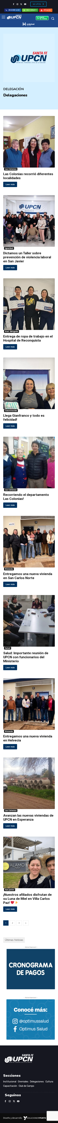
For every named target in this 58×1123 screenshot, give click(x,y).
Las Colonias (10, 169)
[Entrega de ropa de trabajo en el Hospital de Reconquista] (29, 304)
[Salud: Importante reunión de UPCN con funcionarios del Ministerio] (29, 621)
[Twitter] (21, 4)
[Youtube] (25, 4)
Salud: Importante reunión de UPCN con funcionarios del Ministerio (25, 657)
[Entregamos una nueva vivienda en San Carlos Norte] (29, 541)
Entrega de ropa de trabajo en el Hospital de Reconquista (28, 338)
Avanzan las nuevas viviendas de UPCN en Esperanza (28, 817)
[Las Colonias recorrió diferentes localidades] (29, 142)
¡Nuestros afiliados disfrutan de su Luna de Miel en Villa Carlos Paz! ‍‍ (27, 899)
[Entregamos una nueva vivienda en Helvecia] (29, 704)
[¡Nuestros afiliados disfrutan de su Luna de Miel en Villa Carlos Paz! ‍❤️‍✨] (29, 862)
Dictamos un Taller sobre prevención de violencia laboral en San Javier (27, 257)
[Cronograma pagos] (30, 988)
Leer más (10, 184)
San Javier (9, 890)
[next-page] (26, 923)
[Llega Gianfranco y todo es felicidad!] (29, 383)
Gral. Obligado (11, 331)
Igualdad (9, 248)
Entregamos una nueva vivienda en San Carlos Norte (27, 576)
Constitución (11, 410)
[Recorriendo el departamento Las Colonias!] (29, 462)
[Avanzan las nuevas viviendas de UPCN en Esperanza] (29, 783)
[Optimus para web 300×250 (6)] (30, 1019)
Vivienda (9, 569)
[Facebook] (13, 4)
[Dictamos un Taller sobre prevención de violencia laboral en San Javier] (29, 221)
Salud (7, 648)
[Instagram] (17, 4)
